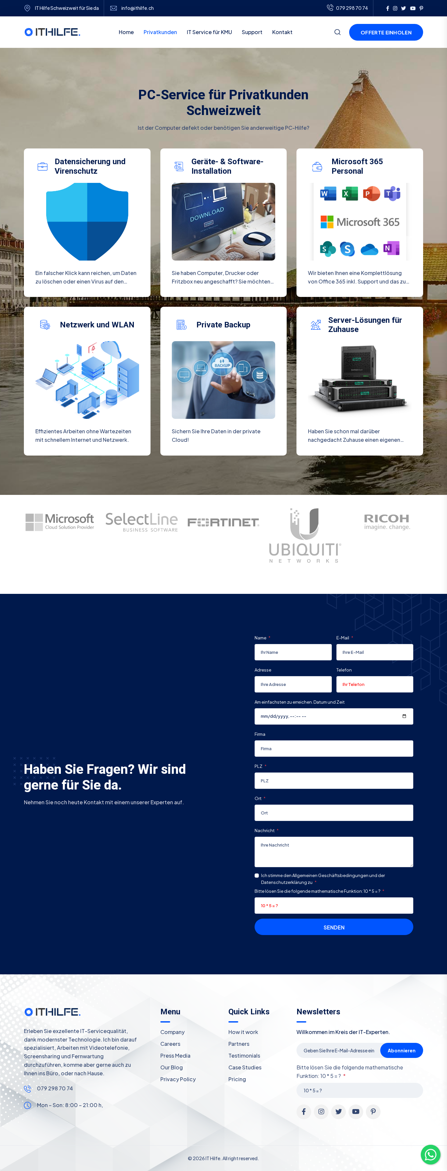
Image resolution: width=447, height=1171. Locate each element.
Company (172, 1031)
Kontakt (282, 32)
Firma (260, 734)
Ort (258, 798)
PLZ (259, 766)
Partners (238, 1043)
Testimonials (244, 1055)
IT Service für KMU (209, 32)
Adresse (263, 670)
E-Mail (343, 637)
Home (126, 32)
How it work (243, 1031)
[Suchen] (337, 32)
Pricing (237, 1079)
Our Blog (171, 1067)
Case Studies (244, 1067)
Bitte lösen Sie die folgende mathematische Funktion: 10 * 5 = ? (318, 891)
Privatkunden (160, 32)
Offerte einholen (386, 32)
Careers (170, 1043)
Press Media (175, 1055)
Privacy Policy (178, 1079)
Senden (334, 927)
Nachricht (265, 830)
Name (261, 637)
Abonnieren (402, 1050)
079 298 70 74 (55, 1088)
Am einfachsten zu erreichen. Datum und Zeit (300, 702)
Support (252, 32)
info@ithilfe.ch (137, 8)
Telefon (344, 670)
